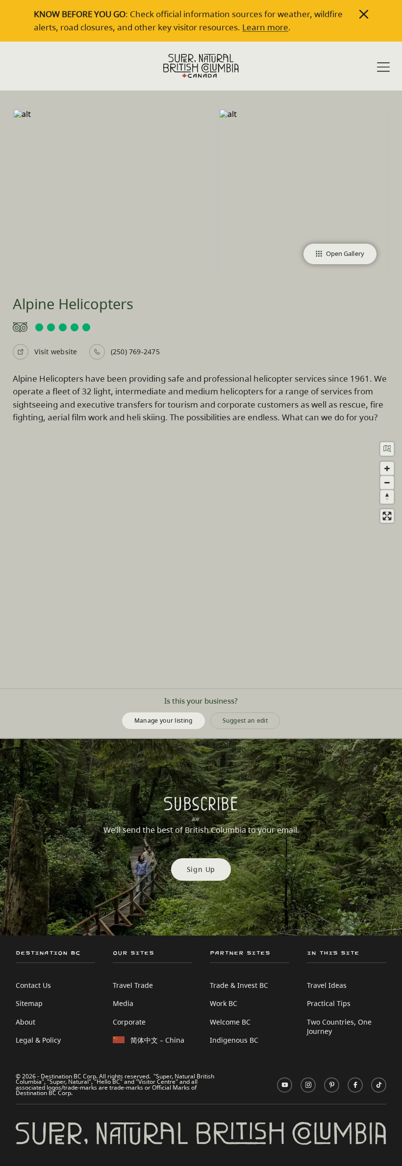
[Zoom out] (387, 483)
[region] (201, 561)
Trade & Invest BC (239, 985)
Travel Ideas (327, 985)
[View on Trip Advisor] (201, 327)
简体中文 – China (157, 1040)
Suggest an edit (245, 720)
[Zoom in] (387, 468)
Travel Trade (133, 985)
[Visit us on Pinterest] (331, 1085)
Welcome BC (230, 1022)
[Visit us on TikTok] (378, 1085)
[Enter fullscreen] (387, 516)
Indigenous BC (234, 1040)
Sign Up (201, 869)
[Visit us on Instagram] (308, 1085)
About (25, 1022)
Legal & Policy (38, 1040)
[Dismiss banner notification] (363, 14)
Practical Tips (329, 1003)
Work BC (223, 1003)
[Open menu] (383, 67)
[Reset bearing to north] (387, 497)
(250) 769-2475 (135, 351)
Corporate (129, 1022)
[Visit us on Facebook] (355, 1085)
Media (123, 1003)
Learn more (265, 27)
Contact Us (33, 985)
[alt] (115, 192)
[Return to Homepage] (201, 66)
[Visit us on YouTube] (284, 1085)
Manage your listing (163, 720)
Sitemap (29, 1003)
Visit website (55, 351)
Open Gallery (345, 253)
